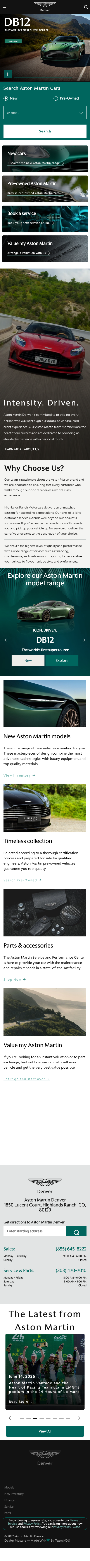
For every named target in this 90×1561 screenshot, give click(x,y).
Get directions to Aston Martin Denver (34, 1222)
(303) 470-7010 (71, 1270)
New (13, 98)
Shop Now (12, 979)
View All (45, 1431)
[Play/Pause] (8, 74)
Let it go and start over (25, 1079)
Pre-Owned (69, 98)
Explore (62, 660)
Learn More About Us (21, 449)
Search (45, 131)
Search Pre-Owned (20, 880)
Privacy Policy (32, 1524)
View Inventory (17, 775)
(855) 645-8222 (71, 1249)
